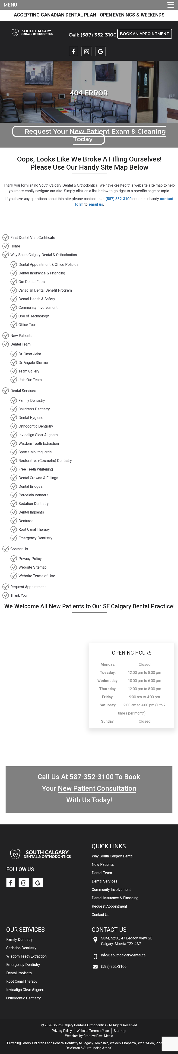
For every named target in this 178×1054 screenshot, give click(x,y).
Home (15, 246)
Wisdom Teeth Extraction (39, 443)
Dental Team (20, 344)
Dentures (26, 521)
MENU (10, 5)
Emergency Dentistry (35, 538)
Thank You (18, 595)
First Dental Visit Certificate (32, 237)
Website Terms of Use (37, 576)
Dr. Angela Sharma (33, 362)
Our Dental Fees (32, 282)
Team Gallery (29, 371)
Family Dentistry (32, 400)
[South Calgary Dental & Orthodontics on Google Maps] (100, 51)
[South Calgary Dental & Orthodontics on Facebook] (73, 51)
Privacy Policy (30, 559)
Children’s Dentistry (34, 409)
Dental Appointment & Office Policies (49, 264)
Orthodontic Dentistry (36, 426)
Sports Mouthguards (35, 452)
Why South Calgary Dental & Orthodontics (43, 255)
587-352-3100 (92, 777)
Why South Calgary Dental (112, 856)
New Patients (21, 335)
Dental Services (23, 391)
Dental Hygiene (31, 417)
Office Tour (27, 325)
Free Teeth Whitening (36, 469)
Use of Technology (34, 316)
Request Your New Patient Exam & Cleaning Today (95, 135)
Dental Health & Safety (37, 299)
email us (96, 204)
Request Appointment (28, 587)
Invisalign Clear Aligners (38, 435)
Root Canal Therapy (34, 529)
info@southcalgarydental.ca (123, 955)
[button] (170, 5)
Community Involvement (38, 307)
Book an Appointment (144, 34)
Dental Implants (31, 512)
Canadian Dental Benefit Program (45, 290)
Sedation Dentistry (34, 503)
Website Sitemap (33, 567)
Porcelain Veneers (33, 495)
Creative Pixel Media (98, 1036)
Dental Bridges (31, 486)
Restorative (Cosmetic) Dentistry (45, 460)
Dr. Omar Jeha (30, 354)
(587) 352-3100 (118, 199)
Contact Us (19, 549)
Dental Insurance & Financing (42, 273)
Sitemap (120, 1031)
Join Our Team (30, 380)
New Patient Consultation (97, 788)
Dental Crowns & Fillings (38, 478)
